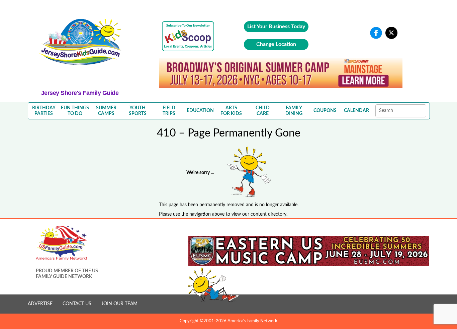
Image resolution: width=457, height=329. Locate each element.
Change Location (276, 44)
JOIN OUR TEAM (119, 303)
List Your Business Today (276, 26)
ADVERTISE (40, 303)
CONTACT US (77, 303)
